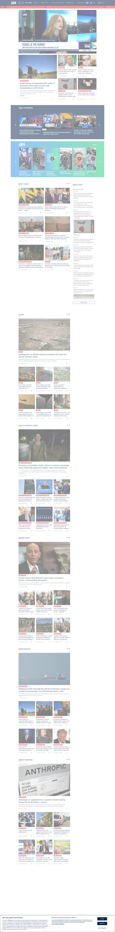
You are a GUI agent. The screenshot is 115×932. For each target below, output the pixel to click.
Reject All (102, 923)
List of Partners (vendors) (58, 924)
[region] (57, 923)
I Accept (102, 918)
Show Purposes (102, 928)
